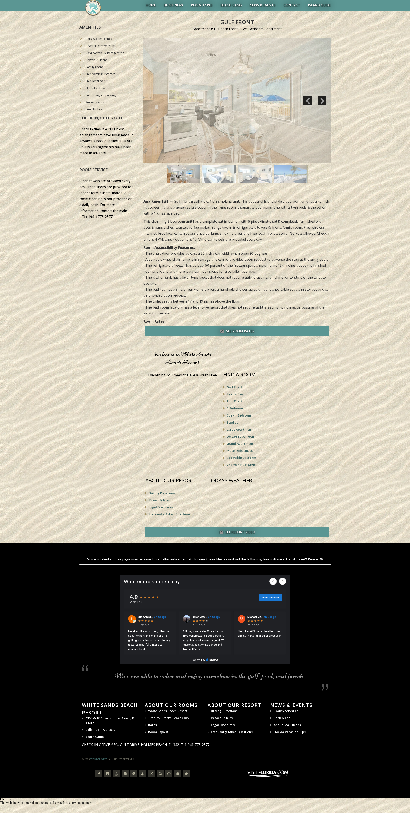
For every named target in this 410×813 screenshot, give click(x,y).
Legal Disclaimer (161, 507)
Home (151, 5)
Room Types (202, 5)
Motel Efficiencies (240, 451)
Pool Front (234, 401)
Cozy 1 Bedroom (239, 415)
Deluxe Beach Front (241, 436)
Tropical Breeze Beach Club (168, 718)
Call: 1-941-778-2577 (100, 730)
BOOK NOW (173, 5)
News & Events (263, 5)
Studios (232, 422)
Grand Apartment (240, 444)
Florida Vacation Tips (290, 732)
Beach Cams (231, 5)
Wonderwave (98, 759)
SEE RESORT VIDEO (239, 532)
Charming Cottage (241, 465)
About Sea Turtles (287, 725)
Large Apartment (240, 429)
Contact (292, 5)
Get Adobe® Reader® (304, 559)
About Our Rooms (171, 705)
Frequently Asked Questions (169, 514)
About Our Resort (234, 705)
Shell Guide (282, 718)
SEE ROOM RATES (239, 331)
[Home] (93, 7)
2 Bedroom (235, 408)
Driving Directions (162, 493)
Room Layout (158, 732)
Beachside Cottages (241, 458)
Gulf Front (234, 387)
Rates (152, 725)
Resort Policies (159, 500)
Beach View (235, 394)
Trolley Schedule (286, 711)
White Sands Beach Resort (167, 711)
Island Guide (319, 5)
